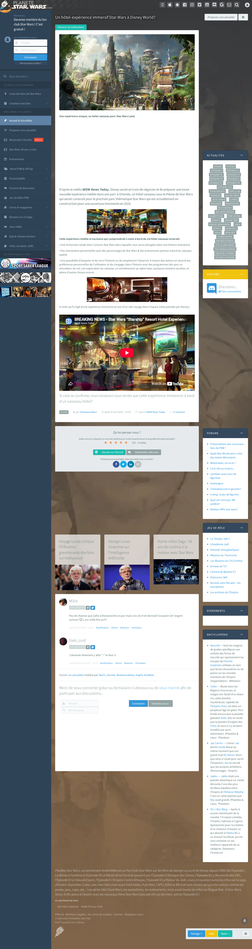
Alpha (230, 833)
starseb (111, 675)
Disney (204, 870)
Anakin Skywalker (69, 884)
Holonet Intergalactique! (224, 549)
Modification (102, 627)
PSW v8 (59, 914)
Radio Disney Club (91, 906)
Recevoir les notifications (71, 27)
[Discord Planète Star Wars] (214, 4)
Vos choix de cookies (100, 914)
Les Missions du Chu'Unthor (226, 561)
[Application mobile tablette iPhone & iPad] (170, 4)
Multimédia (225, 207)
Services (231, 228)
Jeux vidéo (218, 199)
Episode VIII (225, 187)
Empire (216, 706)
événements (157, 889)
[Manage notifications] (245, 920)
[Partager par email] (138, 464)
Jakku (213, 776)
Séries (217, 228)
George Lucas (182, 870)
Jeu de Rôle (232, 195)
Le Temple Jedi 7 (220, 538)
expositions (136, 889)
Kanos (230, 755)
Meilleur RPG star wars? (224, 509)
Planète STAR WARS (31, 5)
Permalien (137, 627)
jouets (59, 889)
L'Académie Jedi (219, 544)
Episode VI (216, 183)
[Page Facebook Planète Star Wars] (184, 4)
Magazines (232, 203)
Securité (215, 645)
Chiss (223, 706)
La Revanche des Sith (225, 875)
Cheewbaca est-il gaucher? (225, 489)
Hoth (223, 718)
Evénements (217, 191)
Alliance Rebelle (234, 792)
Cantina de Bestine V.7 (223, 572)
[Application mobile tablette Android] (177, 4)
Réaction (124, 627)
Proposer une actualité (221, 17)
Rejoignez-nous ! (134, 914)
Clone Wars (114, 889)
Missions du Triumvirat (223, 555)
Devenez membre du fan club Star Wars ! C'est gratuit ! (30, 24)
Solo (217, 232)
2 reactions (179, 412)
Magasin (216, 203)
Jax (237, 743)
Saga (237, 224)
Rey (212, 800)
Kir (225, 755)
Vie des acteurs (224, 257)
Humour (215, 195)
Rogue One (231, 220)
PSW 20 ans (234, 216)
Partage (195, 933)
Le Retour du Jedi (174, 880)
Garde (221, 747)
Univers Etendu (224, 253)
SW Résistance (225, 240)
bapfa (139, 675)
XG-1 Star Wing (218, 809)
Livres (234, 199)
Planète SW (216, 216)
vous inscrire (169, 687)
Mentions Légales (76, 914)
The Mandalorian (225, 249)
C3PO (159, 884)
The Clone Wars (224, 245)
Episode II (233, 170)
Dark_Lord (77, 640)
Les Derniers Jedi (167, 894)
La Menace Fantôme (68, 875)
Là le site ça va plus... (222, 468)
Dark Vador (133, 884)
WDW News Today (155, 412)
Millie (73, 600)
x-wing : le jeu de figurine (224, 494)
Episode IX (216, 178)
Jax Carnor (216, 743)
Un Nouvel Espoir (82, 880)
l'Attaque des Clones (180, 875)
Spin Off (230, 232)
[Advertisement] (126, 151)
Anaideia (149, 675)
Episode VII (233, 183)
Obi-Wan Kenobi (225, 211)
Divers (231, 166)
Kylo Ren (148, 884)
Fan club (235, 191)
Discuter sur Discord (112, 452)
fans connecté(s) (230, 288)
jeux (68, 889)
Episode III (216, 174)
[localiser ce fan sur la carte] (88, 608)
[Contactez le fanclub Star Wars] (229, 4)
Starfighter (224, 236)
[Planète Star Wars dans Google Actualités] (222, 4)
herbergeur (216, 483)
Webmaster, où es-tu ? (223, 463)
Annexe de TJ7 (218, 566)
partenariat (16, 254)
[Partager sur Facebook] (116, 464)
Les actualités (76, 675)
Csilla (213, 686)
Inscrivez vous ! (161, 703)
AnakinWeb (109, 870)
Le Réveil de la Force (116, 875)
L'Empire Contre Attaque (128, 880)
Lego (75, 889)
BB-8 (179, 884)
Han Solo (104, 884)
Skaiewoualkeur (125, 675)
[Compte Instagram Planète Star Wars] (192, 4)
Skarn (102, 675)
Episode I (216, 170)
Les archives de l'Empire (224, 592)
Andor (218, 166)
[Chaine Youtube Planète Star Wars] (207, 4)
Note (224, 933)
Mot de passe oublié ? (30, 63)
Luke (86, 884)
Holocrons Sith (219, 577)
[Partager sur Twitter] (123, 464)
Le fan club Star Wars (18, 84)
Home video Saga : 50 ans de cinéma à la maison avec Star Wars (175, 547)
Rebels (216, 220)
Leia (93, 884)
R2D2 (168, 884)
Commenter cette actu (146, 452)
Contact (118, 914)
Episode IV (234, 174)
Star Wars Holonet (68, 906)
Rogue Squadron (219, 224)
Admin (114, 627)
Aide (211, 933)
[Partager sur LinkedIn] (130, 464)
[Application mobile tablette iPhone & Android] (162, 4)
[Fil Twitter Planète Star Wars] (199, 4)
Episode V (233, 178)
